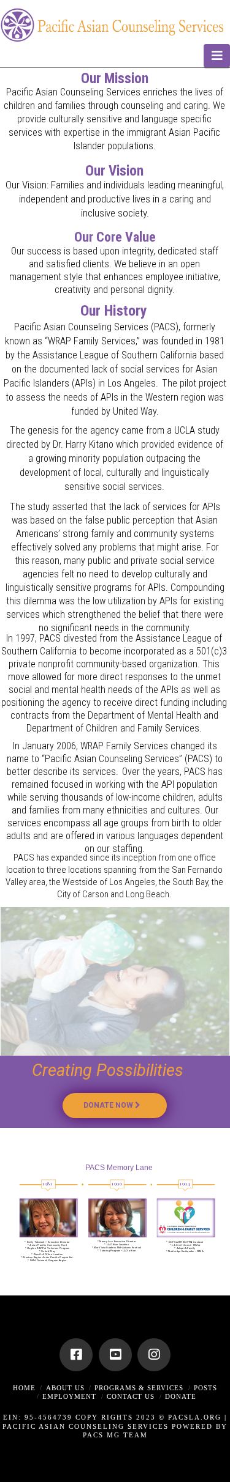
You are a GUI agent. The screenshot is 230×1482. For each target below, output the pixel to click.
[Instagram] (154, 1354)
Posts (205, 1387)
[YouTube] (115, 1354)
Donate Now (109, 1105)
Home (24, 1387)
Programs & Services (138, 1387)
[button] (217, 55)
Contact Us (131, 1396)
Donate (180, 1396)
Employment (69, 1396)
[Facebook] (76, 1354)
